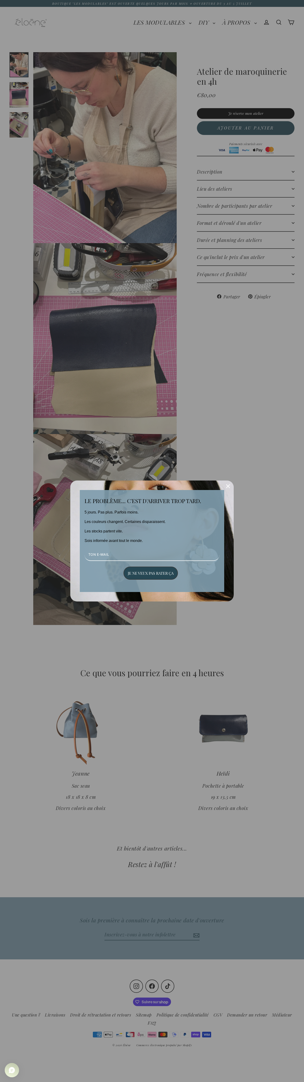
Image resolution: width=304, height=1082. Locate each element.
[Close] (228, 486)
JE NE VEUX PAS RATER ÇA (151, 573)
